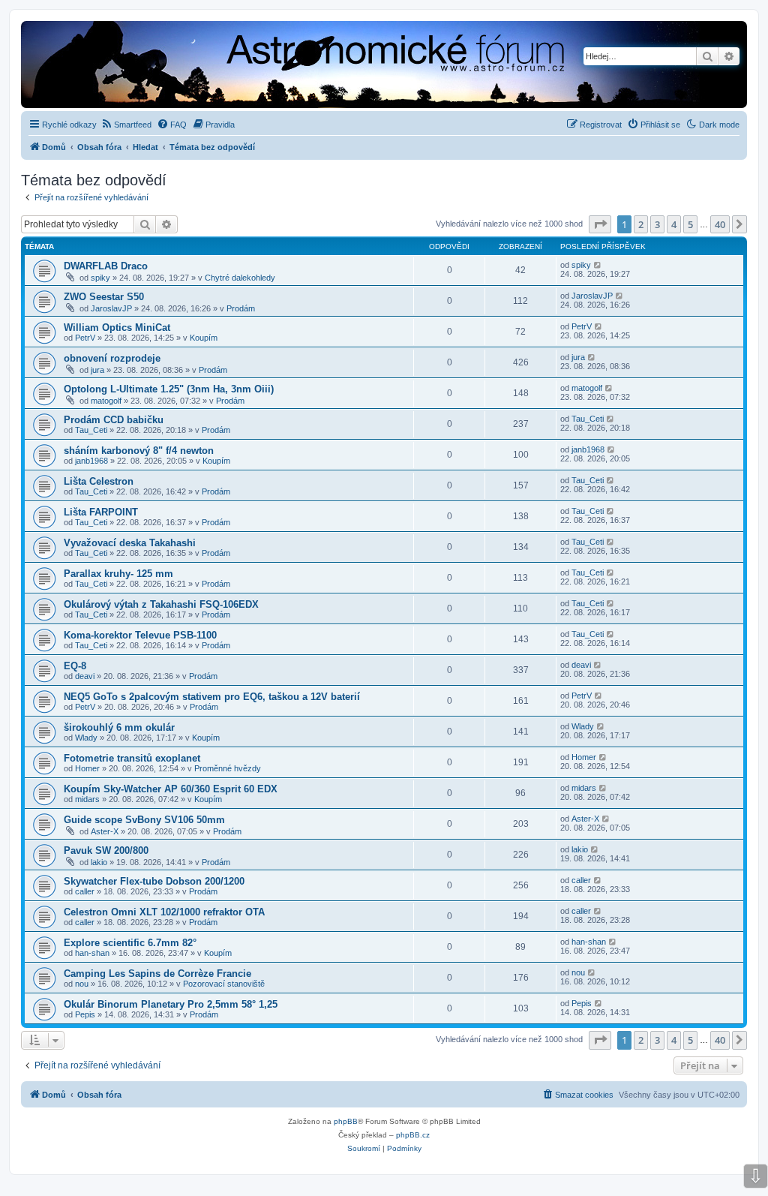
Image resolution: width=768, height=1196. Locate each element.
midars (87, 799)
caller (84, 891)
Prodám (240, 308)
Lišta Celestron (99, 481)
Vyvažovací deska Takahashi (130, 542)
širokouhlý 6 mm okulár (119, 727)
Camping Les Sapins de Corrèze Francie (157, 973)
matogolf (106, 400)
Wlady (86, 737)
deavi (84, 676)
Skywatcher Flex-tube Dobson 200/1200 (154, 881)
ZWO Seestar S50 (104, 296)
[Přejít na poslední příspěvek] (598, 264)
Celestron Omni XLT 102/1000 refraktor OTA (164, 912)
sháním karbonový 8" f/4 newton (139, 450)
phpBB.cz (413, 1135)
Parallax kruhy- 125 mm (118, 573)
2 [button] (641, 224)
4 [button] (673, 224)
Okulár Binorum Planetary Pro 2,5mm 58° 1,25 (171, 1004)
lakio (99, 862)
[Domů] (267, 66)
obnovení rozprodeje (112, 358)
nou (81, 983)
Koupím (204, 337)
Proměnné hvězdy (227, 768)
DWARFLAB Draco (106, 266)
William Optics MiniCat (117, 327)
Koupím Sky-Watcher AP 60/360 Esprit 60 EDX (171, 789)
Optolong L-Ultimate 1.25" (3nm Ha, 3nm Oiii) (169, 389)
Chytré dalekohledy (240, 277)
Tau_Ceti (91, 429)
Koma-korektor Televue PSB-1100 (140, 635)
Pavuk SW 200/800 (106, 850)
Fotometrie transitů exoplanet (132, 758)
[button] (600, 224)
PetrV (85, 337)
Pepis (85, 1014)
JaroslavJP (111, 308)
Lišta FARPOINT (101, 512)
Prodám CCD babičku (114, 419)
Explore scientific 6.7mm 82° (130, 942)
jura (97, 369)
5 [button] (690, 224)
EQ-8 (75, 666)
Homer (87, 768)
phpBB (346, 1121)
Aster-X (104, 831)
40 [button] (720, 224)
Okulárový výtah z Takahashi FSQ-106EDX (161, 604)
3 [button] (657, 224)
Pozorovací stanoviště (224, 983)
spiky (100, 277)
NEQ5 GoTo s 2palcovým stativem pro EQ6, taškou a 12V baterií (212, 696)
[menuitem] (126, 125)
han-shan (92, 952)
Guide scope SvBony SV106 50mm (144, 819)
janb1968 (91, 460)
